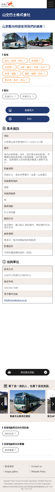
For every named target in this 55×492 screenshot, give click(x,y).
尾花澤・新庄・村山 (15, 79)
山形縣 (8, 67)
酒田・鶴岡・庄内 (34, 73)
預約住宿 (9, 433)
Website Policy (38, 471)
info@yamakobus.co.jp (15, 300)
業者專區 (9, 466)
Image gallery (11, 471)
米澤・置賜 (10, 73)
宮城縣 (34, 60)
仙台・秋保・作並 (14, 60)
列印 (29, 118)
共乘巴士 (26, 96)
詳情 (12, 391)
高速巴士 (9, 96)
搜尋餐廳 (9, 449)
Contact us (36, 466)
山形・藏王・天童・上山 (32, 67)
